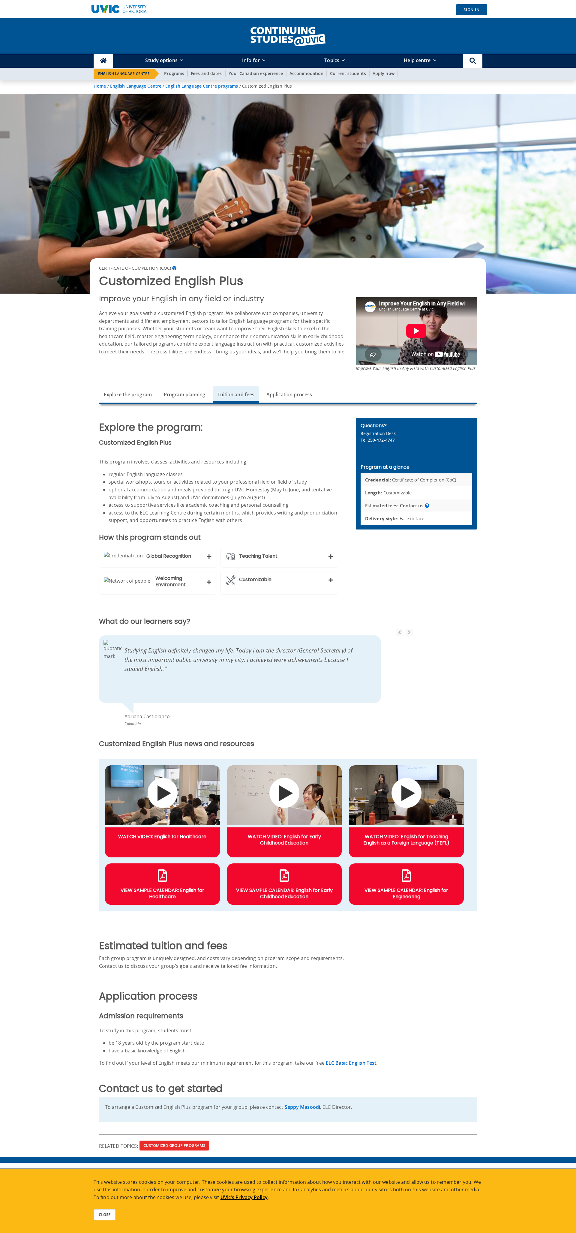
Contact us (395, 505)
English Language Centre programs (201, 86)
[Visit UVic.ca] (119, 9)
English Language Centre (124, 73)
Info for (251, 60)
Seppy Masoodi (302, 1107)
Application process (289, 394)
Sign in (472, 9)
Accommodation (306, 73)
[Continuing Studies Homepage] (103, 61)
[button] (472, 61)
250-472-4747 (381, 440)
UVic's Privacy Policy (244, 1197)
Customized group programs (174, 1145)
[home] (288, 35)
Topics (331, 60)
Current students (348, 73)
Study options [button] (161, 60)
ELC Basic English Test (351, 1063)
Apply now (383, 73)
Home (100, 86)
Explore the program (128, 394)
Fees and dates (206, 73)
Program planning (185, 394)
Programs (174, 73)
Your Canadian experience (256, 73)
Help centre (417, 60)
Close (104, 1214)
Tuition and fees (236, 394)
